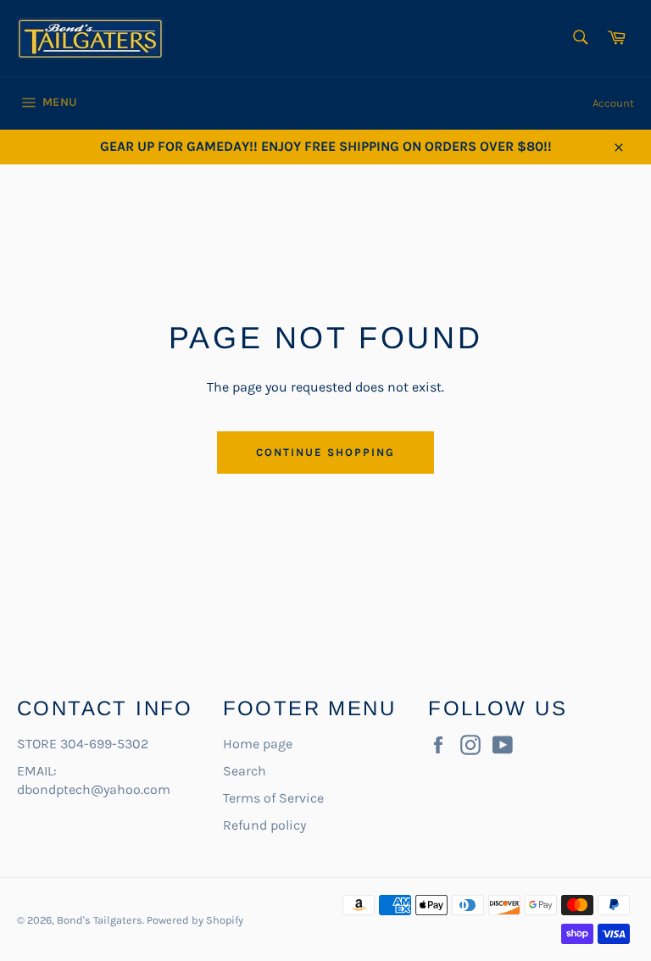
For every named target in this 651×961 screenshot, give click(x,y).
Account (613, 103)
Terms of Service (273, 798)
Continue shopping (325, 452)
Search (244, 771)
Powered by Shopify (195, 920)
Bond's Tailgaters (99, 920)
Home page (257, 744)
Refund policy (264, 825)
